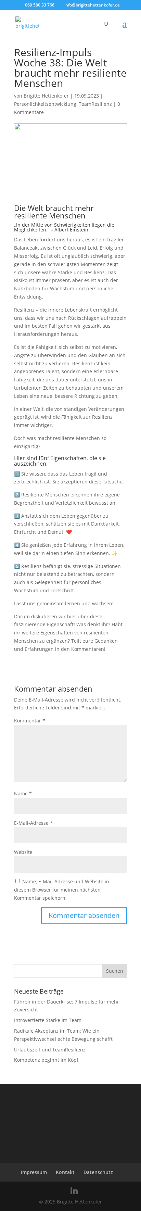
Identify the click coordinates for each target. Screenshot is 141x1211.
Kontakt (65, 1172)
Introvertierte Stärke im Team (47, 1020)
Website (23, 852)
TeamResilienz (95, 104)
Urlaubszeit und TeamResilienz (50, 1049)
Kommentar (29, 720)
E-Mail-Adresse (33, 823)
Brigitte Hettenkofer (46, 95)
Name (23, 793)
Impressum (34, 1172)
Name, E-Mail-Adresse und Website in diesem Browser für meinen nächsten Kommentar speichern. (61, 889)
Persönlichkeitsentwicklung (45, 104)
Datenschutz (98, 1172)
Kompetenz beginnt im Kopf (46, 1060)
